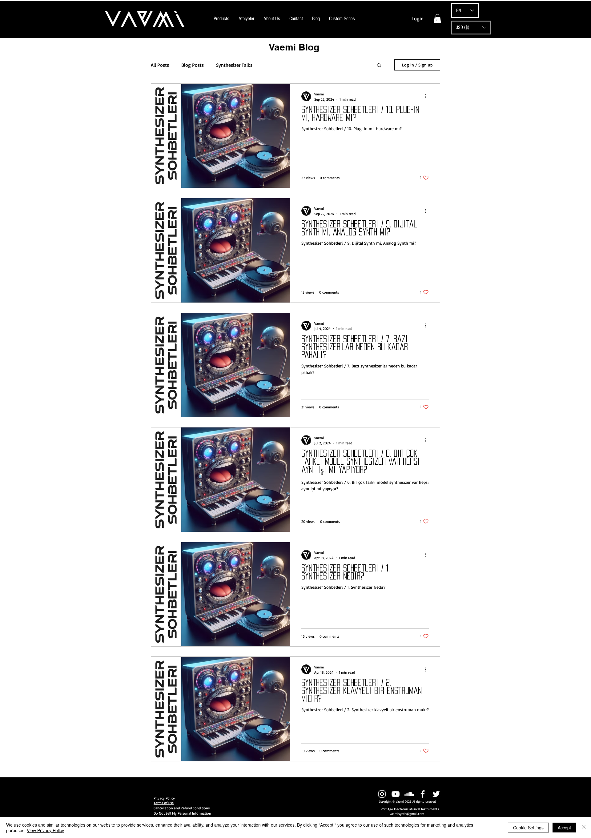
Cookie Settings (528, 827)
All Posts (160, 65)
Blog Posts (192, 65)
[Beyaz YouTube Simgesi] (395, 794)
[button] (437, 18)
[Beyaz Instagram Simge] (382, 794)
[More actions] (428, 96)
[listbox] (471, 27)
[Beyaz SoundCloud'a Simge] (409, 794)
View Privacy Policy (45, 830)
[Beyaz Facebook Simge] (423, 794)
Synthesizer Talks (234, 65)
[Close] (583, 827)
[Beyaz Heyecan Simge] (436, 794)
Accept (564, 827)
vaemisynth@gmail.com (407, 814)
